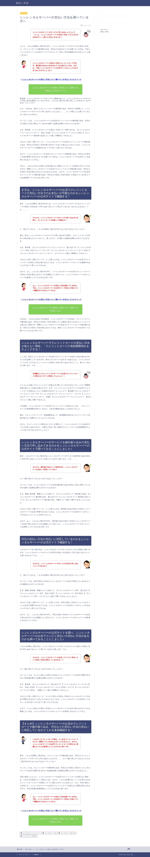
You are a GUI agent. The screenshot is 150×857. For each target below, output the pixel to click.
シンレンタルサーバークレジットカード (31, 833)
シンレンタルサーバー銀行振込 (29, 836)
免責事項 (36, 854)
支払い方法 (22, 3)
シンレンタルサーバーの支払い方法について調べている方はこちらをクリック (52, 79)
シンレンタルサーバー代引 (50, 833)
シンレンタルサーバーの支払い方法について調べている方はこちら (55, 309)
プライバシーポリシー (24, 854)
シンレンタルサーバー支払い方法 (67, 833)
